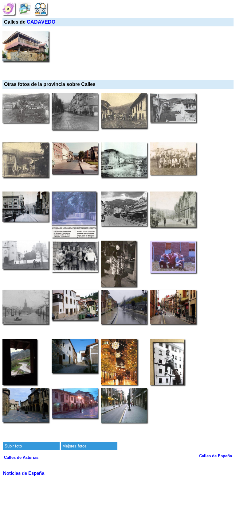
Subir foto (13, 446)
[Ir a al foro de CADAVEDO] (40, 8)
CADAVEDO (41, 22)
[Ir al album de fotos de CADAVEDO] (24, 8)
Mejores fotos (74, 446)
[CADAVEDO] (8, 8)
